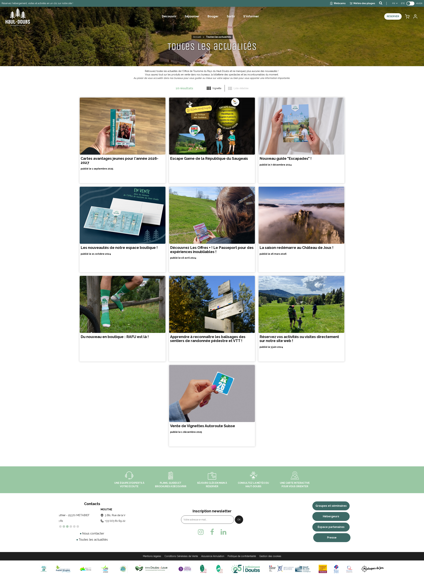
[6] (77, 526)
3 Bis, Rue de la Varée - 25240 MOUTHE (87, 515)
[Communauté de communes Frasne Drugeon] (63, 569)
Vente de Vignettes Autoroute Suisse (202, 426)
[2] (63, 526)
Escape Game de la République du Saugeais (209, 158)
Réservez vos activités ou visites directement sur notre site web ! (299, 339)
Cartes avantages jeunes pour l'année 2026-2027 (119, 160)
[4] (70, 526)
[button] (407, 16)
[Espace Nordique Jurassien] (185, 569)
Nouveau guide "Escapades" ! (286, 158)
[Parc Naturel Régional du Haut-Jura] (218, 569)
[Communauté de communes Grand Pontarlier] (106, 569)
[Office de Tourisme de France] (336, 569)
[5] (74, 526)
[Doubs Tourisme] (245, 569)
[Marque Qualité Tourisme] (349, 569)
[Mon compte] (415, 16)
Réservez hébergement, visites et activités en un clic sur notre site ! (37, 3)
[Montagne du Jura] (372, 569)
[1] (60, 526)
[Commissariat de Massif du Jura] (289, 569)
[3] (67, 526)
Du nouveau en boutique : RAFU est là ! (115, 337)
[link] (410, 3)
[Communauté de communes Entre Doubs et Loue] (152, 569)
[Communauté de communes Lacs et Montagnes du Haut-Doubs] (86, 569)
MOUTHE (65, 509)
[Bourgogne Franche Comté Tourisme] (323, 569)
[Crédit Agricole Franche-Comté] (43, 569)
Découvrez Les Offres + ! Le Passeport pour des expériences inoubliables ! (212, 250)
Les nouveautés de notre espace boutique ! (119, 248)
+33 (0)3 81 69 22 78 (75, 520)
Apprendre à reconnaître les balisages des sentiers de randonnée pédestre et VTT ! (207, 339)
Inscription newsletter (212, 511)
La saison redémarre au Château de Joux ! (296, 248)
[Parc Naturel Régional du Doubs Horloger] (203, 569)
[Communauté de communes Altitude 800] (123, 569)
